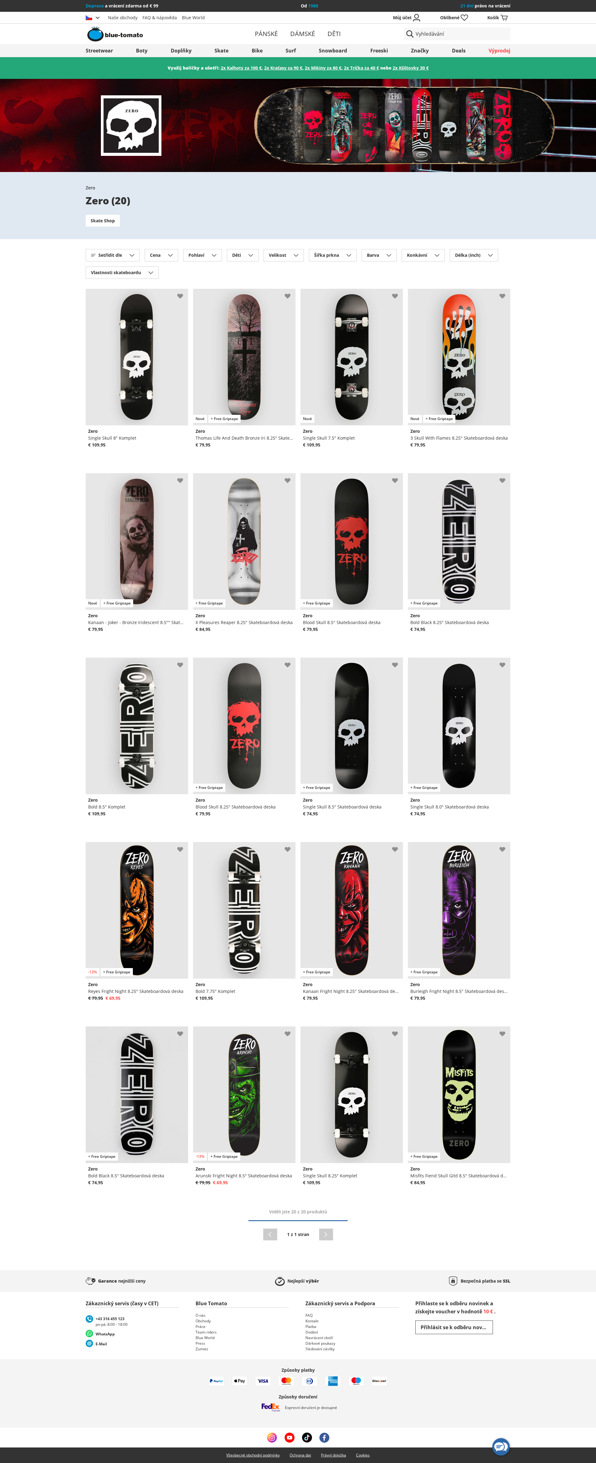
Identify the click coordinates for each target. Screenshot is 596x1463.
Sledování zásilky (320, 1349)
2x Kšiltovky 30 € (411, 68)
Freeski (379, 50)
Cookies (363, 1455)
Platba (310, 1326)
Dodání (311, 1332)
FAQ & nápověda (159, 17)
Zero (90, 188)
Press (200, 1343)
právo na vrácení (485, 6)
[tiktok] (307, 1438)
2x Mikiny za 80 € (323, 68)
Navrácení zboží (319, 1337)
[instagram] (272, 1438)
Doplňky (181, 50)
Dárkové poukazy (320, 1343)
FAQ (309, 1315)
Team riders (206, 1332)
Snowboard (333, 50)
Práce (200, 1326)
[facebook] (324, 1438)
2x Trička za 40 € (361, 68)
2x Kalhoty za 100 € (241, 68)
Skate (221, 50)
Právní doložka (333, 1455)
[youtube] (289, 1438)
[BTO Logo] (155, 34)
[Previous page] (270, 1234)
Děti (334, 33)
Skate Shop (103, 221)
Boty (141, 50)
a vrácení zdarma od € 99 (122, 6)
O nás (200, 1315)
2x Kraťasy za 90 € (283, 68)
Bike (257, 50)
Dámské (302, 33)
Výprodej (499, 50)
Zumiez (202, 1349)
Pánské (266, 33)
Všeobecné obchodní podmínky (253, 1455)
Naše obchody (123, 17)
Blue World (193, 17)
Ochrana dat (300, 1455)
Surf (291, 50)
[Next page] (326, 1234)
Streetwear (99, 50)
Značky (420, 50)
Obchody (203, 1321)
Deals (459, 50)
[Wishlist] (183, 294)
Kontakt (311, 1321)
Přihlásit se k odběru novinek (457, 1327)
